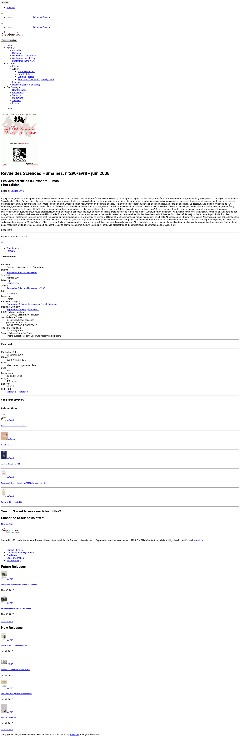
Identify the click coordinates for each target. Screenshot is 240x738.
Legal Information (15, 558)
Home (9, 45)
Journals (16, 100)
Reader (15, 66)
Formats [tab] (11, 251)
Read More (6, 229)
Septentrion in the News (24, 61)
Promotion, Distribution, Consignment (36, 79)
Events (15, 103)
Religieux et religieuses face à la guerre (16, 608)
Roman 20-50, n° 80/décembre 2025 (14, 646)
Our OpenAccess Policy (23, 58)
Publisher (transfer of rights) (26, 84)
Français (11, 7)
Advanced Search (41, 17)
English (5, 3)
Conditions (12, 555)
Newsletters (7, 524)
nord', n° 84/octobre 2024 (10, 464)
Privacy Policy (14, 560)
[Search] (2, 13)
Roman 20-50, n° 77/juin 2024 (11, 502)
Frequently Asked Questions (20, 552)
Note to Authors (25, 74)
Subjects (16, 95)
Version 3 (23, 391)
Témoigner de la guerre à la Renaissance (16, 694)
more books (7, 621)
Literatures (33, 304)
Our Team (16, 53)
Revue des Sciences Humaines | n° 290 (26, 288)
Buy (2, 242)
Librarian (16, 82)
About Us (16, 50)
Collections (17, 98)
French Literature (49, 304)
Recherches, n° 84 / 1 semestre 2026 (15, 670)
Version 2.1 (12, 391)
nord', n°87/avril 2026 (8, 718)
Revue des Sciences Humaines (22, 272)
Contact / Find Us (15, 550)
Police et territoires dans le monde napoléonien (19, 585)
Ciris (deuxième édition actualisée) (14, 426)
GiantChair (74, 734)
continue (199, 540)
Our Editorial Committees (24, 55)
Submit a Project (26, 76)
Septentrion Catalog (16, 304)
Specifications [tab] (14, 248)
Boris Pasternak (7, 445)
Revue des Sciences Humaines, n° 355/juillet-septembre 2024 (24, 483)
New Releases (19, 90)
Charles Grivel (17, 191)
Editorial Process (26, 71)
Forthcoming (18, 92)
